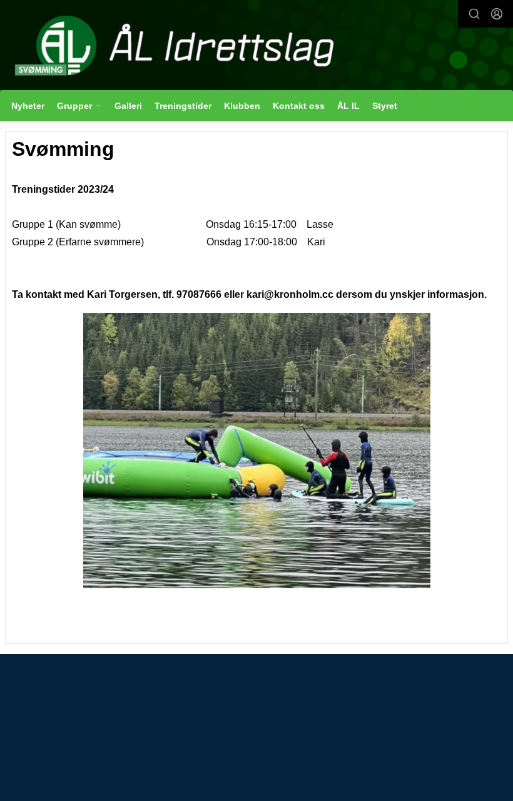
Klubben (242, 106)
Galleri (128, 106)
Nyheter (27, 106)
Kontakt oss (299, 106)
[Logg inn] (496, 14)
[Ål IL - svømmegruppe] (256, 46)
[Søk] (474, 14)
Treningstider (183, 106)
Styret (384, 106)
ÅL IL (348, 106)
